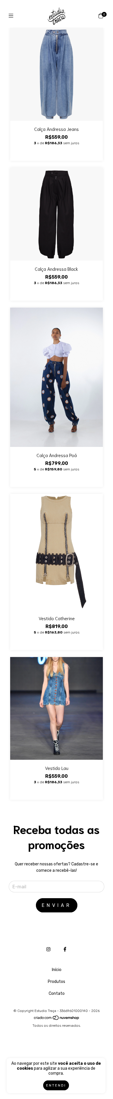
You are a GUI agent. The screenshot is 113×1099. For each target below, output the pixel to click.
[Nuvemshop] (57, 1019)
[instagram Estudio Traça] (48, 949)
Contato (57, 993)
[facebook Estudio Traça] (65, 949)
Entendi (56, 1085)
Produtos (56, 981)
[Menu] (12, 16)
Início (56, 969)
